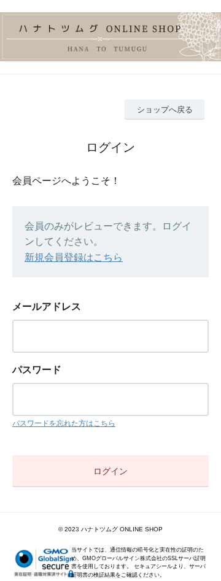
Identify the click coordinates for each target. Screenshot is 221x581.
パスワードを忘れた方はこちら (63, 423)
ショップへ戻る (165, 109)
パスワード (36, 369)
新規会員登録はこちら (74, 257)
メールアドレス (46, 306)
